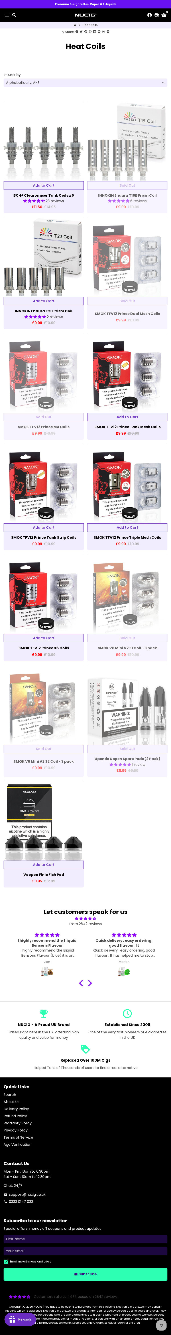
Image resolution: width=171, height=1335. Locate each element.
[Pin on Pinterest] (85, 32)
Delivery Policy (16, 1108)
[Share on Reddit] (99, 32)
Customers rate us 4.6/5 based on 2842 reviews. (76, 1296)
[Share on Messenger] (108, 32)
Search (10, 1094)
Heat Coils (90, 25)
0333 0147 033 (18, 1201)
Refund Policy (15, 1116)
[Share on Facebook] (76, 32)
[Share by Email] (103, 32)
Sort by (12, 74)
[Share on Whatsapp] (90, 32)
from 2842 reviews (85, 923)
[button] (34, 201)
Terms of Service (18, 1137)
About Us (11, 1101)
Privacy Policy (16, 1130)
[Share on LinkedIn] (94, 32)
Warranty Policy (18, 1123)
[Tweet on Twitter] (81, 32)
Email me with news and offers (30, 1261)
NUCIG (38, 1307)
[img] (85, 918)
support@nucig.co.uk (25, 1194)
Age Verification (17, 1144)
